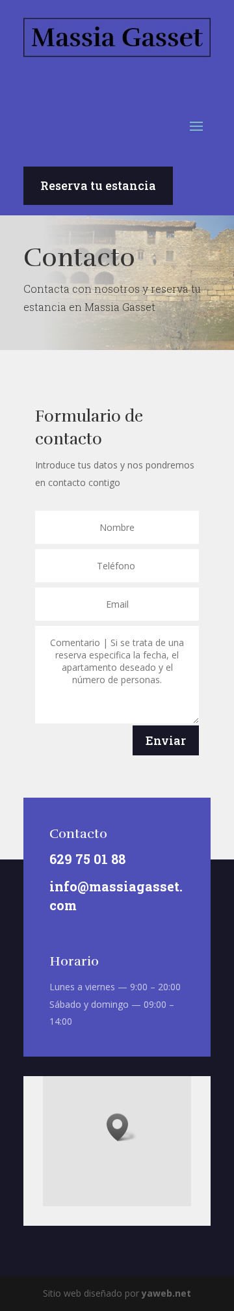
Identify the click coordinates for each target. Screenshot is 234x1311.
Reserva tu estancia (98, 185)
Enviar (166, 740)
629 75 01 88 (87, 858)
